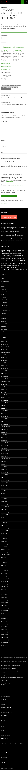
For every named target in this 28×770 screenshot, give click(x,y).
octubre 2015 (4, 613)
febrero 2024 (4, 392)
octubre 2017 (4, 552)
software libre (15, 263)
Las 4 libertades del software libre (8, 668)
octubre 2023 (4, 402)
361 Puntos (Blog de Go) (6, 712)
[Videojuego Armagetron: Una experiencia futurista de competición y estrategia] (7, 53)
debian (14, 253)
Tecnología (3, 329)
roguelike (3, 263)
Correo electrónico (6, 146)
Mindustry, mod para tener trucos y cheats (10, 665)
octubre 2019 (4, 517)
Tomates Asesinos (6, 2)
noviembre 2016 (4, 581)
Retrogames (3, 326)
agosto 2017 (3, 557)
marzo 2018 (3, 544)
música (25, 258)
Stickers (4, 283)
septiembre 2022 (5, 426)
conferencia (21, 251)
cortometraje (4, 253)
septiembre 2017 (5, 554)
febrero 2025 (4, 370)
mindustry (6, 258)
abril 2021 (3, 469)
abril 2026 (3, 341)
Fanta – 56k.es (4, 718)
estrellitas (4, 255)
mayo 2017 (3, 565)
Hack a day (3, 704)
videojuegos (13, 267)
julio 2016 (3, 592)
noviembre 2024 (4, 376)
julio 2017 (3, 560)
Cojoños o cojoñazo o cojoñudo (11, 231)
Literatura (3, 305)
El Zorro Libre (4, 715)
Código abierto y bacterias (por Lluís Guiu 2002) (12, 743)
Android (3, 250)
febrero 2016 (4, 602)
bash (23, 250)
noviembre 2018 (4, 530)
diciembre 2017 (4, 549)
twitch (10, 265)
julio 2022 (3, 432)
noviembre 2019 (4, 514)
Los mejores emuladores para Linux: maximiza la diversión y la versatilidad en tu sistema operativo (13, 662)
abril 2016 (3, 597)
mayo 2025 (3, 362)
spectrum (24, 263)
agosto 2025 (3, 354)
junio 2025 (3, 360)
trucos (4, 265)
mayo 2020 (3, 498)
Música (3, 307)
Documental (20, 253)
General (2, 315)
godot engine (3, 256)
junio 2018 (3, 538)
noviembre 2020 (4, 482)
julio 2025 (3, 357)
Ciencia (2, 289)
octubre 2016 (4, 584)
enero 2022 (3, 448)
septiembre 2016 (5, 586)
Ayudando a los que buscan (13, 250)
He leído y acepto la (13, 185)
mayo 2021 (3, 466)
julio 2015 (3, 621)
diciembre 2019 (4, 512)
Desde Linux (3, 710)
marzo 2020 (3, 504)
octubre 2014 (4, 645)
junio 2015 (3, 624)
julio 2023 (3, 408)
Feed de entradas (5, 733)
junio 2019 (3, 522)
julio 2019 (3, 520)
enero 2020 (3, 509)
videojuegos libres (7, 269)
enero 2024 (3, 394)
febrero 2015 (4, 634)
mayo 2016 (3, 594)
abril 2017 (3, 568)
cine (18, 251)
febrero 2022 (4, 445)
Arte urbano (4, 281)
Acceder (3, 730)
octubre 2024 (4, 378)
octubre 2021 (4, 456)
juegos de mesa (19, 256)
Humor (2, 318)
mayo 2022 (3, 437)
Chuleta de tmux (4, 680)
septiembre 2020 (5, 488)
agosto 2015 (3, 618)
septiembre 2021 (5, 458)
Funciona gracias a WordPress (7, 768)
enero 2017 (3, 576)
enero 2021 (3, 477)
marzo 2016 (3, 600)
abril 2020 (3, 501)
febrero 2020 (4, 506)
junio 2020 (3, 496)
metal (2, 258)
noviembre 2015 (4, 610)
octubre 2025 (4, 349)
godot (21, 255)
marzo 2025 (3, 368)
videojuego (4, 85)
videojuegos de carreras (15, 85)
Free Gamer (3, 694)
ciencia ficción (13, 251)
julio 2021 (3, 464)
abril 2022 (3, 440)
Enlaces (3, 323)
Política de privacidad (18, 185)
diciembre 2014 (4, 640)
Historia (3, 299)
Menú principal (26, 2)
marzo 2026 (3, 344)
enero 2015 (3, 637)
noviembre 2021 (4, 453)
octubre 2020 (4, 485)
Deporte (3, 313)
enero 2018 (3, 546)
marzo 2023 (3, 416)
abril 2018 (3, 541)
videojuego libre (5, 267)
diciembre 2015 (4, 608)
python (9, 260)
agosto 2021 (3, 461)
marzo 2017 (3, 570)
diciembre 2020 (4, 480)
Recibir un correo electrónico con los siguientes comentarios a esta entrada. (13, 191)
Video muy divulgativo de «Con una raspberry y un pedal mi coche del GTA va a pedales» (13, 228)
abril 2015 (3, 629)
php (1, 260)
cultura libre (10, 253)
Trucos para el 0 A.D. (5, 655)
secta (7, 263)
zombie (25, 269)
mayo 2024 (3, 386)
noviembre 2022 (4, 424)
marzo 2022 (3, 442)
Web (2, 152)
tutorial (7, 265)
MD (7, 21)
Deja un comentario (13, 21)
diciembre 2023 (4, 397)
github (10, 255)
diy (17, 253)
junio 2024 (3, 384)
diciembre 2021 (4, 450)
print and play (5, 260)
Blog (2, 286)
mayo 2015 (3, 626)
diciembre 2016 (4, 578)
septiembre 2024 (5, 381)
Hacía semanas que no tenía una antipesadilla (14, 240)
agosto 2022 (3, 429)
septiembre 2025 (5, 352)
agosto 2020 (3, 490)
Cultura (2, 291)
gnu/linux (15, 255)
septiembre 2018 (5, 536)
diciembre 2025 (4, 346)
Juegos (3, 302)
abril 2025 (3, 365)
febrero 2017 (4, 573)
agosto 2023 (3, 405)
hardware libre (9, 256)
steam (2, 265)
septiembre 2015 (5, 616)
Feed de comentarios (5, 735)
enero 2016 (3, 605)
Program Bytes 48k (5, 696)
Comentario (4, 121)
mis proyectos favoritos (16, 258)
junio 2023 (3, 410)
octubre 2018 (4, 533)
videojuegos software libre (19, 269)
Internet (2, 321)
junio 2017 (3, 562)
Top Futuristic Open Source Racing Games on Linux (14, 32)
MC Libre (3, 720)
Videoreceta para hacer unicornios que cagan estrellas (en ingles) (13, 104)
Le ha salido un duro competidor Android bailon (12, 677)
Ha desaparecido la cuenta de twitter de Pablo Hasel (13, 675)
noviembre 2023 (4, 400)
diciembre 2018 (4, 528)
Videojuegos (4, 7)
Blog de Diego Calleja (6, 707)
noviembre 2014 (4, 642)
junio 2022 (3, 434)
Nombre (3, 140)
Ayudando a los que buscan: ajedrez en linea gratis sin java (13, 97)
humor (14, 256)
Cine (2, 297)
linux (23, 256)
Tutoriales (3, 331)
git (7, 255)
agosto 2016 (3, 589)
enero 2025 (3, 373)
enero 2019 (3, 525)
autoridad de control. (9, 181)
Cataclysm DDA (5, 252)
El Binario (3, 702)
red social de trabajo (18, 260)
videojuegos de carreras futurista (10, 87)
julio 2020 (3, 493)
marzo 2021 (3, 472)
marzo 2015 (3, 632)
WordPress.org (4, 738)
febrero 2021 (4, 474)
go (18, 255)
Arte (2, 278)
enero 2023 (3, 421)
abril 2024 (3, 389)
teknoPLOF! (3, 699)
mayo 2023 (3, 413)
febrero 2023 (4, 418)
